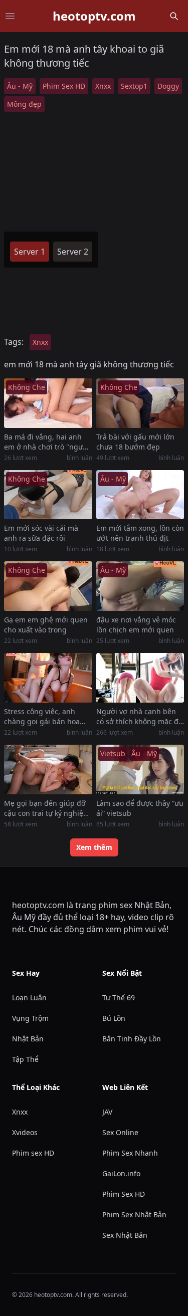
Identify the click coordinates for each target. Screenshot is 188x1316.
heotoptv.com (94, 16)
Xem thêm (94, 847)
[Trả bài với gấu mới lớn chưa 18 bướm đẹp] (140, 403)
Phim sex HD (33, 1153)
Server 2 (72, 251)
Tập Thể (25, 1059)
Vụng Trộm (30, 1018)
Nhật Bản (28, 1038)
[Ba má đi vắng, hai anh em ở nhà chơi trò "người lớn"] (48, 403)
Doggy (168, 86)
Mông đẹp (24, 104)
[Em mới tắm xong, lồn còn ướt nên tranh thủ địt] (140, 495)
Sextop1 (134, 86)
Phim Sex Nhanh (130, 1153)
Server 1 (29, 251)
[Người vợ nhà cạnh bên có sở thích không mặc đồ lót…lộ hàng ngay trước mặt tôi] (140, 678)
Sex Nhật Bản (124, 1235)
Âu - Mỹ (20, 86)
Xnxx (103, 86)
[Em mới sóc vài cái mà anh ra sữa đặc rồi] (48, 495)
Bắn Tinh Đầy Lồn (131, 1038)
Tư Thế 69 (118, 997)
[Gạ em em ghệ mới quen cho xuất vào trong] (48, 586)
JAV (107, 1112)
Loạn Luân (29, 997)
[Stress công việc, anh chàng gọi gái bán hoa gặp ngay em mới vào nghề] (48, 678)
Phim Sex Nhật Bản (134, 1214)
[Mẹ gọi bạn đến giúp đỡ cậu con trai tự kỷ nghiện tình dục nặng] (48, 769)
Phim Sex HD (64, 86)
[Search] (174, 16)
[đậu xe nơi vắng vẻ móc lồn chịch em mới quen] (140, 586)
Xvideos (25, 1132)
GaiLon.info (121, 1173)
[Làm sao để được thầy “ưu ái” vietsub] (140, 769)
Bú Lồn (113, 1018)
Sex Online (120, 1132)
